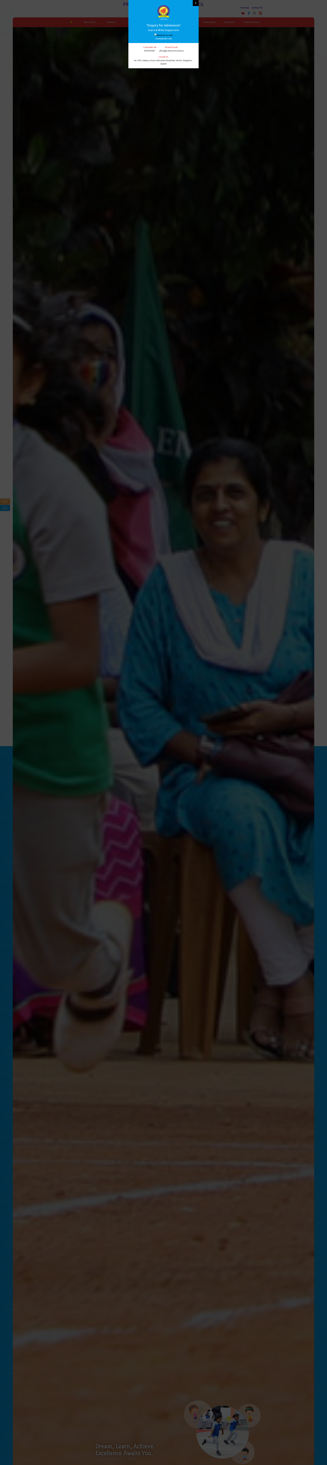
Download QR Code (163, 38)
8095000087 (149, 51)
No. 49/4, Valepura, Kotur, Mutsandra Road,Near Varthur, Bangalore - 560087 (163, 62)
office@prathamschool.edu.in (171, 51)
